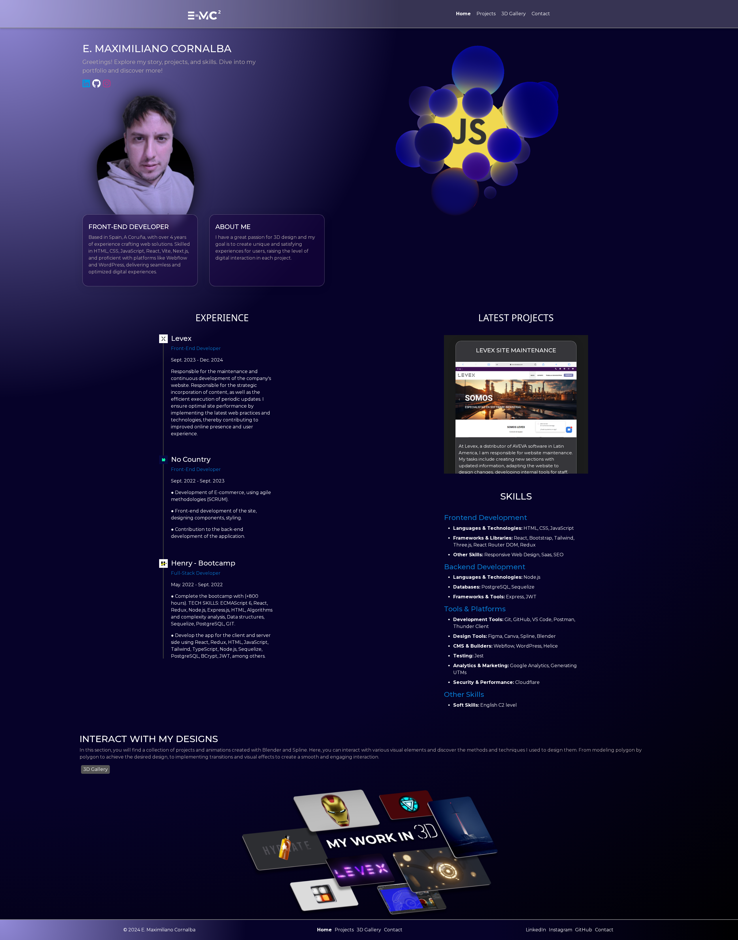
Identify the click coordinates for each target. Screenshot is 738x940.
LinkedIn (536, 930)
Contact (541, 13)
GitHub (583, 930)
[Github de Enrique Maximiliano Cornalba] (97, 84)
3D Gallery (513, 13)
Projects (486, 13)
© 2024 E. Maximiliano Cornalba (159, 930)
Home (463, 13)
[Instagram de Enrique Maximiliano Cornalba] (108, 84)
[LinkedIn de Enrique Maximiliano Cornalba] (87, 84)
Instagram (560, 930)
